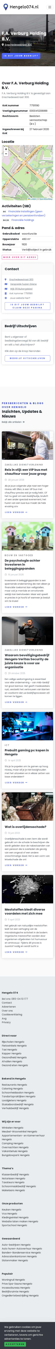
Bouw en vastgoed (19, 555)
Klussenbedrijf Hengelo (15, 1174)
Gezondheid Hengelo (14, 1057)
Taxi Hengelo (9, 1049)
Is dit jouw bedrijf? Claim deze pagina (27, 306)
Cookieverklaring (12, 1014)
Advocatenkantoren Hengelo (19, 1256)
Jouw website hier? (20, 298)
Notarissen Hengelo (13, 1178)
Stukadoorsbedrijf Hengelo (18, 1104)
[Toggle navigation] (49, 7)
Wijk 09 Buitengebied (21, 288)
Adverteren (9, 1006)
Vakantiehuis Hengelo (15, 1151)
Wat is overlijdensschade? (25, 827)
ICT (7, 745)
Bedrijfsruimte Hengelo (15, 1291)
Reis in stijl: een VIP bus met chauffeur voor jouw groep (26, 472)
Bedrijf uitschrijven (27, 358)
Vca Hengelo (9, 1213)
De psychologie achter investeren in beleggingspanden (22, 564)
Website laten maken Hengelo (20, 1221)
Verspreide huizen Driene (23, 284)
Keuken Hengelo (11, 1209)
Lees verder (14, 512)
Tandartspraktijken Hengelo (18, 1096)
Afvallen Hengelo (12, 1061)
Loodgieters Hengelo (14, 1100)
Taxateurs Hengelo (13, 1182)
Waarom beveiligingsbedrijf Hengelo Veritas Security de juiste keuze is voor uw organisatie (27, 661)
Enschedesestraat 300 (18, 44)
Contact (7, 1002)
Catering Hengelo (12, 1088)
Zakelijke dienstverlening (24, 464)
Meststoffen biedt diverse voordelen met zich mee (25, 911)
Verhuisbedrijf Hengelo (15, 1108)
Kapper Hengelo (11, 1053)
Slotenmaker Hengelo (15, 1260)
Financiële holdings (22, 220)
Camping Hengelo (12, 1143)
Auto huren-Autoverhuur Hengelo (22, 1248)
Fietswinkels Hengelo (14, 1045)
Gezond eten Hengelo (15, 1065)
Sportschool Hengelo (14, 1225)
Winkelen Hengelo (12, 1127)
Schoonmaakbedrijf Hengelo (19, 1186)
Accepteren (15, 1344)
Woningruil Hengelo (13, 1280)
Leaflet (33, 199)
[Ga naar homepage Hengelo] (20, 7)
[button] (27, 172)
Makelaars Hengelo (13, 1190)
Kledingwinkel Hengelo (15, 1217)
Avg (4, 1018)
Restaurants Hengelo (14, 1085)
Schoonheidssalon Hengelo (18, 1092)
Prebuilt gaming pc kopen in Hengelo (27, 752)
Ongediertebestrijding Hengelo (20, 1295)
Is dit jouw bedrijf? (21, 55)
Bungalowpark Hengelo (16, 1155)
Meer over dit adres (19, 257)
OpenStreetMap (45, 199)
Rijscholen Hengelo (13, 1042)
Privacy (6, 1022)
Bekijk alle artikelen (12, 422)
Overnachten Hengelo (15, 1147)
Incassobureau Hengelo (16, 1287)
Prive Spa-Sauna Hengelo (17, 1283)
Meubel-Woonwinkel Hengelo (19, 1131)
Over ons (7, 1010)
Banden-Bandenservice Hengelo (21, 1252)
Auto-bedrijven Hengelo (16, 1245)
